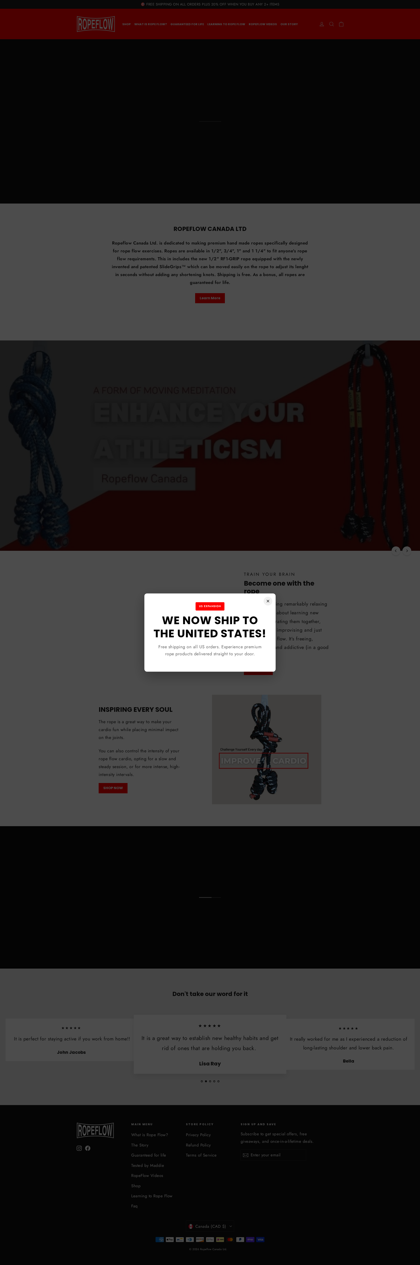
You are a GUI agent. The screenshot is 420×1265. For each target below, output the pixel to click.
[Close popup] (268, 601)
